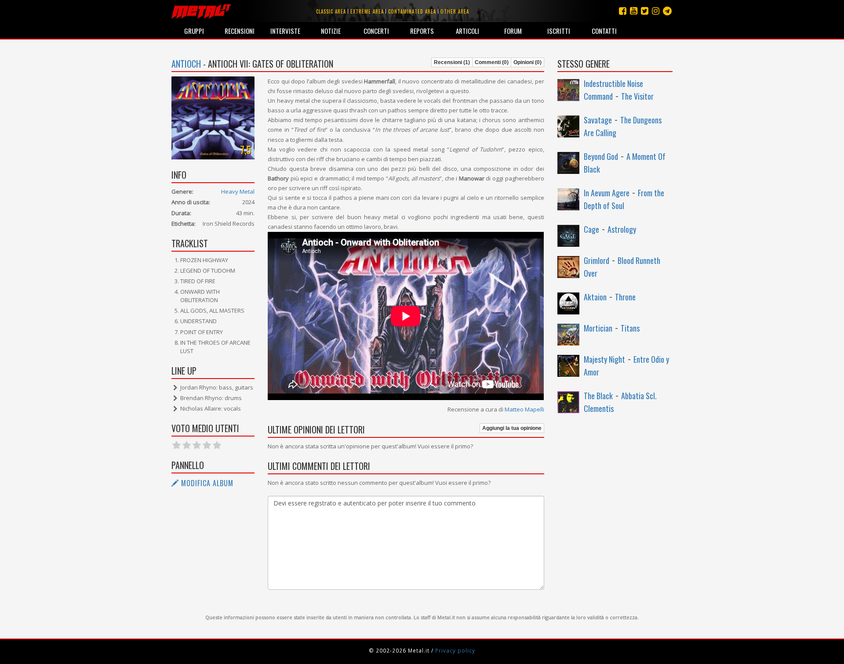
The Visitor (637, 96)
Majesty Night (604, 359)
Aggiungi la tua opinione (512, 428)
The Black (598, 395)
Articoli (467, 31)
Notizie (331, 31)
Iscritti (558, 31)
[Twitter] (644, 11)
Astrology (622, 229)
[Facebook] (622, 11)
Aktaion (595, 297)
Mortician (598, 328)
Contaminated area (412, 11)
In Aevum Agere (606, 192)
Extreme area (367, 11)
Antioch (186, 63)
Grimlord (596, 260)
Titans (630, 328)
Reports (422, 31)
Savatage (598, 120)
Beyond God (601, 156)
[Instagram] (667, 11)
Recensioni (240, 31)
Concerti (376, 31)
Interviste (285, 31)
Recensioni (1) (452, 62)
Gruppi (194, 31)
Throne (625, 297)
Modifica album (206, 483)
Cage (591, 229)
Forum (513, 31)
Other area (454, 11)
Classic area (331, 11)
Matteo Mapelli (524, 409)
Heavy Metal (238, 191)
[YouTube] (633, 11)
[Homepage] (201, 11)
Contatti (604, 31)
